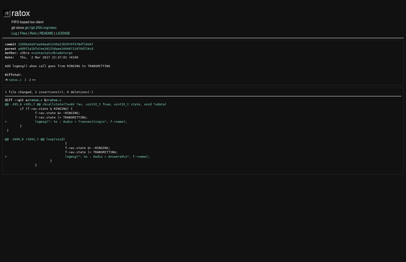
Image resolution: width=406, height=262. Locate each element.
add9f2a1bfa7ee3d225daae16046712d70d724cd (55, 48)
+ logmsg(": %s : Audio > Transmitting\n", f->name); (66, 121)
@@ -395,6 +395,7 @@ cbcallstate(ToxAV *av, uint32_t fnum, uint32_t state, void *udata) (86, 104)
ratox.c (15, 80)
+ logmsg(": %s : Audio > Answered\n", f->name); (77, 156)
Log (14, 33)
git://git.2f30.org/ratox (41, 27)
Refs (33, 33)
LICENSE (63, 33)
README (46, 33)
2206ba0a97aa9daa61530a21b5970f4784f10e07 (55, 44)
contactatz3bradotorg (52, 53)
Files (23, 33)
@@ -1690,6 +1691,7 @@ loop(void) (35, 139)
